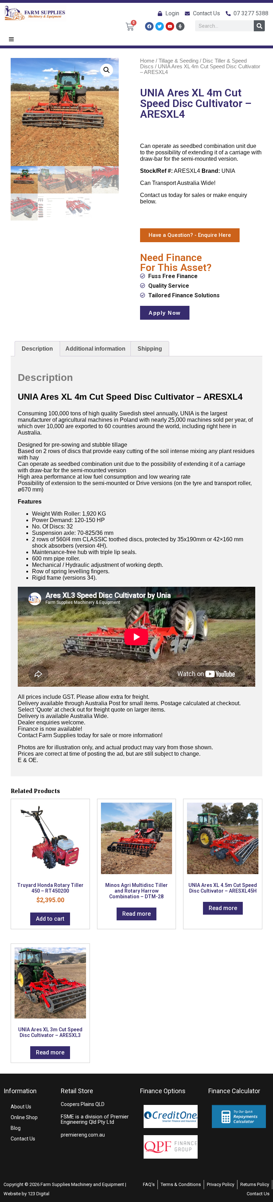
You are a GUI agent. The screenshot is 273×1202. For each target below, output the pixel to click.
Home (147, 61)
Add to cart (50, 918)
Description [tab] (37, 349)
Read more (136, 913)
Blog (16, 1128)
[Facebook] (149, 26)
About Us (21, 1107)
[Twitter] (159, 26)
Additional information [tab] (95, 349)
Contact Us (23, 1139)
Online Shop (24, 1117)
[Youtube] (170, 26)
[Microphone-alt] (180, 26)
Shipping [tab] (150, 349)
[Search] (259, 25)
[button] (106, 70)
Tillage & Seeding (178, 61)
